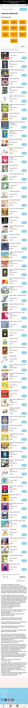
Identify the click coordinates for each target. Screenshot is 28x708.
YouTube (9, 700)
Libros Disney (14, 33)
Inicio (3, 707)
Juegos (17, 707)
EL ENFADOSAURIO (12, 529)
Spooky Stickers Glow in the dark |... (17, 304)
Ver (24, 58)
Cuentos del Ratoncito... (14, 41)
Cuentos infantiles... (5, 22)
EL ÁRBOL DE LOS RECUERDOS (14, 243)
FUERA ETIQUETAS (12, 356)
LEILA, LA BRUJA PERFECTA (14, 78)
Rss (5, 700)
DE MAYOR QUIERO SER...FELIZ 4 (15, 321)
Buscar (23, 9)
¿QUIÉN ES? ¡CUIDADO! (14, 217)
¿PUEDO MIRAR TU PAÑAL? (14, 234)
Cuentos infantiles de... (23, 28)
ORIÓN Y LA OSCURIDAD (13, 390)
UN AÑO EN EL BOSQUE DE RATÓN (15, 555)
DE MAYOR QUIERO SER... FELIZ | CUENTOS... (17, 182)
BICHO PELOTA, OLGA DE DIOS (15, 494)
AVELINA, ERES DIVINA (13, 338)
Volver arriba (21, 581)
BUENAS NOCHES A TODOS (14, 564)
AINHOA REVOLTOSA (13, 546)
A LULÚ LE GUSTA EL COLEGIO (14, 199)
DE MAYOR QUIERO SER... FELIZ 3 (15, 382)
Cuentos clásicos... (14, 22)
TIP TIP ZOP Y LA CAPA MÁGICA (15, 139)
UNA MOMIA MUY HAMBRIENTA (15, 425)
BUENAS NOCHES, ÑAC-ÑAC (14, 512)
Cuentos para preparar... (23, 34)
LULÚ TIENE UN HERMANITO (14, 191)
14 (7, 577)
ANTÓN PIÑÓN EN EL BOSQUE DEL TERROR (17, 52)
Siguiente (23, 577)
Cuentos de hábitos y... (14, 28)
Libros (10, 707)
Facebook (2, 700)
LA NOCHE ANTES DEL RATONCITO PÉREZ (17, 69)
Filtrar (22, 46)
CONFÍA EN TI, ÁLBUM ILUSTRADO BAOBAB (17, 416)
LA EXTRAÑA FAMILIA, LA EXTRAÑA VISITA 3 (17, 538)
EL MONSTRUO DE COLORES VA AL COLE (16, 173)
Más (24, 707)
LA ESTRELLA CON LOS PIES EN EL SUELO (16, 330)
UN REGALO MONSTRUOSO (14, 113)
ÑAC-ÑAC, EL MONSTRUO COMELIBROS (16, 208)
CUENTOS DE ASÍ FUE (13, 165)
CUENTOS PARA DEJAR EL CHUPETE (16, 477)
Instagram (12, 700)
